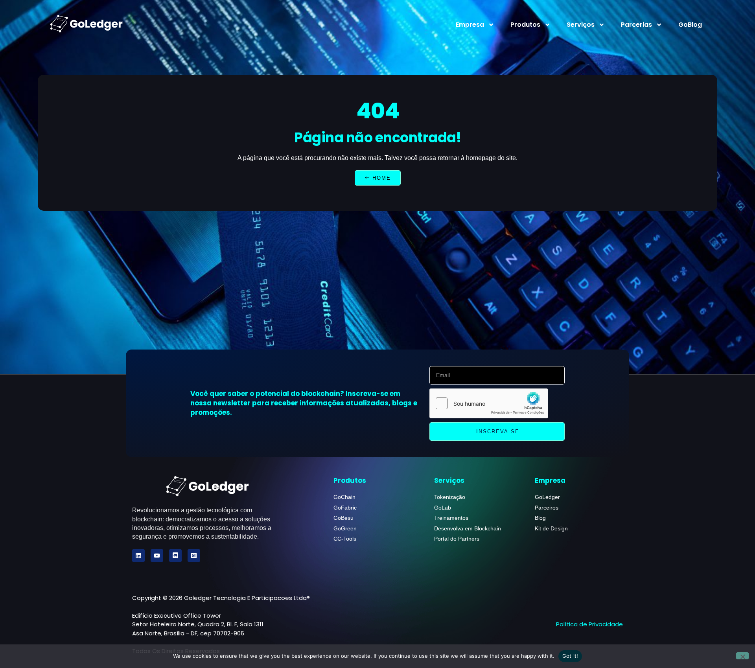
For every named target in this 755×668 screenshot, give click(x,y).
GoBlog (690, 24)
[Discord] (175, 555)
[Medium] (194, 555)
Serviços (581, 24)
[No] (742, 655)
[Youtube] (157, 555)
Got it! (570, 656)
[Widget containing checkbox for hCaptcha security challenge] (488, 403)
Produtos (525, 24)
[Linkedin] (138, 555)
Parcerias (636, 24)
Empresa (470, 24)
